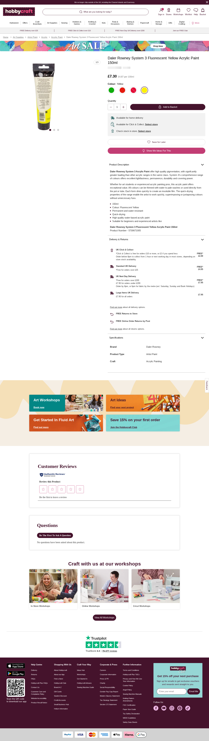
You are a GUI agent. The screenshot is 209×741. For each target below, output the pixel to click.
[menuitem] (14, 23)
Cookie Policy (128, 685)
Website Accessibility (39, 698)
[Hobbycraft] (19, 12)
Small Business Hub (61, 704)
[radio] (111, 90)
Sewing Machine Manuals (132, 694)
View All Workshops (104, 617)
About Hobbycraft (60, 670)
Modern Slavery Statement (110, 696)
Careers (103, 670)
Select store (151, 124)
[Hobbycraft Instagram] (171, 708)
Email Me (193, 691)
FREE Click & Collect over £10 (79, 30)
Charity (102, 683)
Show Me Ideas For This (158, 150)
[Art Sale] (104, 46)
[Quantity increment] (123, 107)
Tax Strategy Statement (108, 700)
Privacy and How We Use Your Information (132, 680)
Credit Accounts (60, 700)
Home (5, 37)
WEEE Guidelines (129, 718)
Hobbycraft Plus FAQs (39, 683)
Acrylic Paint (57, 37)
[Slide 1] (50, 129)
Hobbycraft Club (60, 683)
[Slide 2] (54, 129)
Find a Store (58, 679)
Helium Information (61, 709)
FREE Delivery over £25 (29, 30)
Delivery (34, 670)
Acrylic (44, 37)
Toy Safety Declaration (131, 714)
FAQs (33, 679)
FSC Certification (129, 705)
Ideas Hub (81, 670)
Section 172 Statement (108, 704)
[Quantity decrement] (111, 107)
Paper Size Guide (129, 709)
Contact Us (35, 687)
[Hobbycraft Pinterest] (179, 708)
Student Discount (60, 696)
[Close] (207, 2)
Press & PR (104, 679)
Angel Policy (127, 690)
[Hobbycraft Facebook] (155, 708)
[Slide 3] (58, 129)
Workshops (81, 674)
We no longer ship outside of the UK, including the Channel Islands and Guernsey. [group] (104, 2)
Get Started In (82, 679)
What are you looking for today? (98, 12)
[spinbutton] (117, 107)
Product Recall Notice (39, 703)
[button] (44, 96)
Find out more (116, 307)
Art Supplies (18, 37)
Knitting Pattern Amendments (128, 699)
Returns (34, 674)
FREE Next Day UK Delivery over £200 (129, 30)
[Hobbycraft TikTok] (187, 708)
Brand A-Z (58, 687)
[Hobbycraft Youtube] (163, 708)
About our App (59, 674)
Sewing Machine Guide (85, 687)
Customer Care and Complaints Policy (38, 693)
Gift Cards (58, 692)
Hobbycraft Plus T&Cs (131, 674)
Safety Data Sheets (130, 722)
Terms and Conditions (131, 670)
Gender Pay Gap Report (109, 692)
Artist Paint (32, 37)
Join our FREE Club (180, 30)
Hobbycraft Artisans (84, 683)
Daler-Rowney (153, 347)
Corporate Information (108, 674)
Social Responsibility (107, 687)
